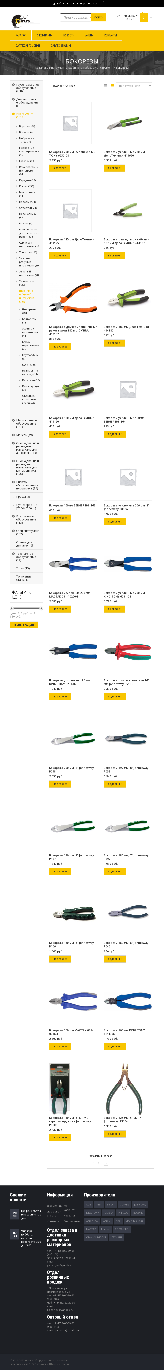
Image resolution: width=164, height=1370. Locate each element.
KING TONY (92, 1212)
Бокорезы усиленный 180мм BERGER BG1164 (124, 419)
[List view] (105, 86)
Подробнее (60, 346)
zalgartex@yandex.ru (60, 1310)
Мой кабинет (69, 1208)
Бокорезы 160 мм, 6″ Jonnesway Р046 (126, 944)
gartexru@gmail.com (67, 1330)
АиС (118, 1221)
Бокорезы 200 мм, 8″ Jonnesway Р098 (71, 769)
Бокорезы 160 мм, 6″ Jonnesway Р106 (71, 944)
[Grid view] (112, 86)
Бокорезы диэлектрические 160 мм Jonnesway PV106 (126, 682)
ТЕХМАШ (117, 1237)
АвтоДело (92, 1221)
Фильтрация (24, 625)
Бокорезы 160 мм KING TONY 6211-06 (124, 1032)
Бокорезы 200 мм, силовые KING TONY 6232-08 (72, 153)
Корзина (69, 1215)
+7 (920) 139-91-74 (64, 1258)
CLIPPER (124, 1204)
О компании (54, 1206)
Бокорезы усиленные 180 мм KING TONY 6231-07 (69, 682)
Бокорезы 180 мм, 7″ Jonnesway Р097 (126, 857)
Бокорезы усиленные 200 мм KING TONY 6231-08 (124, 594)
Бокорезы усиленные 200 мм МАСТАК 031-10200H (69, 594)
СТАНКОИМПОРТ (96, 1237)
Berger (111, 1204)
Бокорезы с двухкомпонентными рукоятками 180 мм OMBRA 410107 (73, 330)
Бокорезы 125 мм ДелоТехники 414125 (71, 241)
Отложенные (72, 1221)
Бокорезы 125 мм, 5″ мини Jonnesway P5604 (122, 1119)
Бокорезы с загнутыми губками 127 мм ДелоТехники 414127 (126, 241)
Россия (105, 1229)
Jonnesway (140, 1204)
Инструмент (57, 67)
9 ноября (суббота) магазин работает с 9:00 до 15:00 (31, 1238)
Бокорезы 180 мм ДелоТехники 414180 (126, 328)
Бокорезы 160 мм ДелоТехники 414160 (71, 419)
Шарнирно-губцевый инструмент (90, 67)
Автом (106, 1221)
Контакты (53, 1221)
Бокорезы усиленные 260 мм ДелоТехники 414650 (124, 153)
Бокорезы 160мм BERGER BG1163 (72, 505)
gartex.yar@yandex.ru (60, 1265)
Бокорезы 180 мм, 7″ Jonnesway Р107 (71, 857)
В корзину (59, 168)
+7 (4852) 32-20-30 (64, 1302)
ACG (88, 1204)
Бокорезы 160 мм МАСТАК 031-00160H (71, 1032)
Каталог (40, 67)
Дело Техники (134, 1221)
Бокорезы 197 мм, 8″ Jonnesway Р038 (126, 769)
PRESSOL (123, 1212)
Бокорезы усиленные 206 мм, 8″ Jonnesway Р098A (126, 507)
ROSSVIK (138, 1212)
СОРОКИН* (121, 1229)
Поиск (98, 17)
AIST (99, 1204)
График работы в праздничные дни (31, 1214)
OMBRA (108, 1212)
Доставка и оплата (54, 1213)
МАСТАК (91, 1229)
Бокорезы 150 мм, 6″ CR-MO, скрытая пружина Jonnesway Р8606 (70, 1121)
